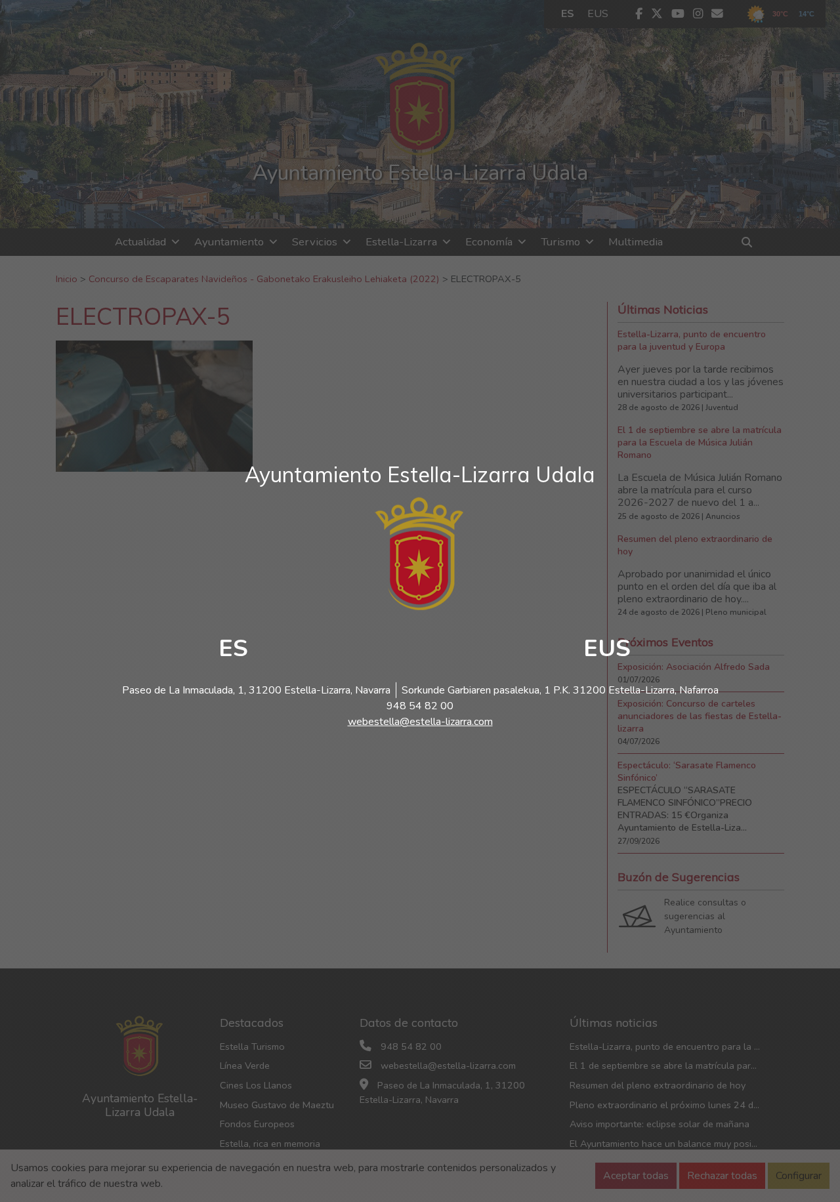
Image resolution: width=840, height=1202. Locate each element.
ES (233, 648)
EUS (607, 648)
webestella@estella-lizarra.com (420, 722)
